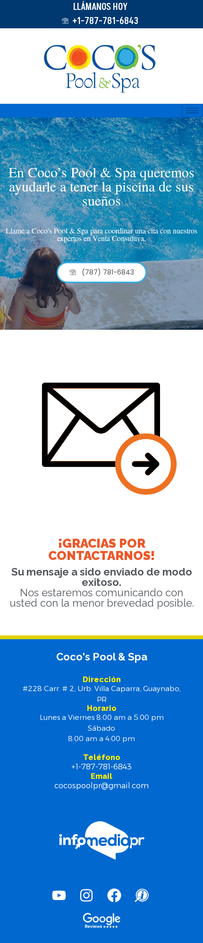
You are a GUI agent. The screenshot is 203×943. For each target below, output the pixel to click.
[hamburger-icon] (192, 110)
